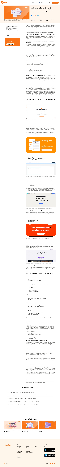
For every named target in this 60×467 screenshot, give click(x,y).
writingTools (19, 457)
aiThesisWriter (28, 453)
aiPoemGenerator (19, 451)
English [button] (42, 2)
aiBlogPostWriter (28, 446)
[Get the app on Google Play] (49, 449)
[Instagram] (52, 463)
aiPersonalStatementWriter (29, 452)
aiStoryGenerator (19, 447)
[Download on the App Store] (49, 455)
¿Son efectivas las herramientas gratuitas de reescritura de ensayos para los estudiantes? (23, 401)
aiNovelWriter (28, 451)
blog (36, 2)
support (36, 446)
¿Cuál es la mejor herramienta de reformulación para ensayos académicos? (21, 392)
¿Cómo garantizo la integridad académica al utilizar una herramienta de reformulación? (23, 404)
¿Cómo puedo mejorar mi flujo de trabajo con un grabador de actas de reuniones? (22, 407)
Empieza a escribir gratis (47, 149)
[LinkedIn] (50, 463)
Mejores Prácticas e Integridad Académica (11, 34)
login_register (48, 2)
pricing (33, 2)
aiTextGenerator (19, 446)
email (44, 446)
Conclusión (7, 35)
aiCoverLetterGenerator (20, 456)
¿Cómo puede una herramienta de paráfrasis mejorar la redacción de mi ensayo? (22, 398)
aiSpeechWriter (28, 447)
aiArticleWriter (19, 453)
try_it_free (55, 2)
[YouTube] (54, 463)
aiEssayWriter (19, 452)
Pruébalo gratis (10, 44)
